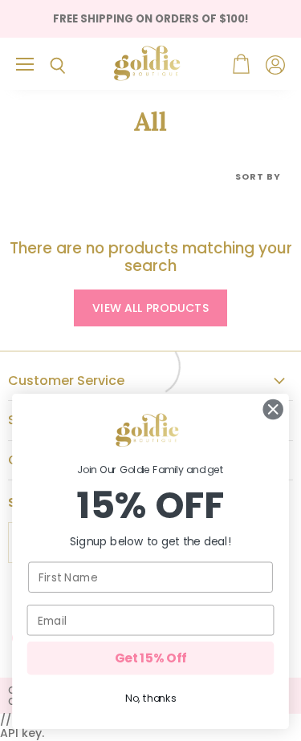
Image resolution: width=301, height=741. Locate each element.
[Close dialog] (273, 409)
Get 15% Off (150, 658)
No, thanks (150, 698)
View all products (150, 308)
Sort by (258, 177)
